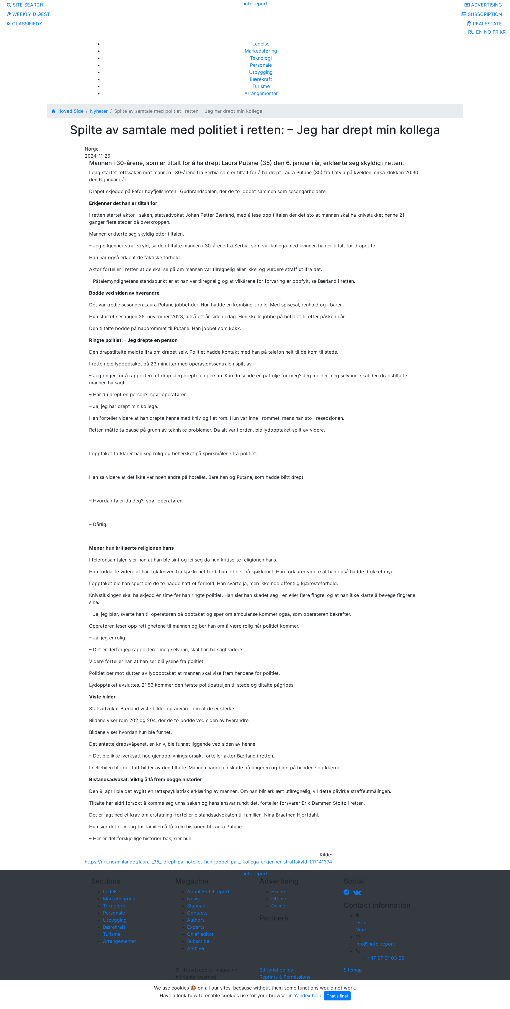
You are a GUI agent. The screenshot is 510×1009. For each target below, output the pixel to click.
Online (278, 906)
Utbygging (261, 72)
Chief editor (200, 934)
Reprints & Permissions (284, 977)
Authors (196, 920)
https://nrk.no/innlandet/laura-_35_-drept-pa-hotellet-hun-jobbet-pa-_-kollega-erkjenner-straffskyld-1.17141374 (208, 862)
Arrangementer (261, 93)
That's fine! (337, 995)
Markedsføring (261, 51)
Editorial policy (276, 970)
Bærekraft (261, 79)
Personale (261, 65)
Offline (278, 899)
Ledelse (260, 44)
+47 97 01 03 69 (385, 958)
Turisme (261, 86)
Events (278, 891)
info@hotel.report (375, 944)
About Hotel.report (208, 891)
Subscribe (198, 941)
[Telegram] (348, 892)
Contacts (197, 913)
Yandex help (307, 995)
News (193, 899)
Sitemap (196, 906)
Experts (196, 927)
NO (487, 32)
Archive (195, 948)
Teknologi (261, 58)
